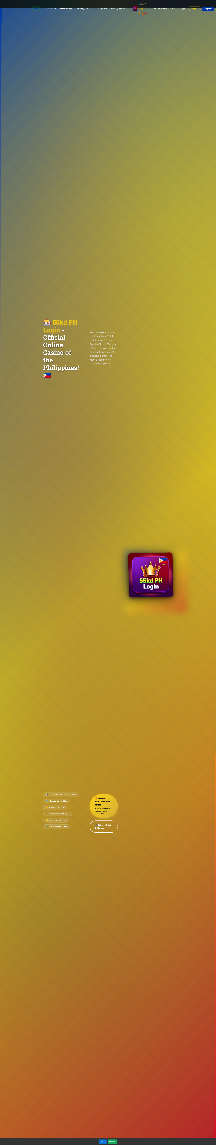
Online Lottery (50, 8)
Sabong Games (84, 8)
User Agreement (118, 8)
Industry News (160, 8)
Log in (103, 1141)
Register (208, 9)
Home (36, 8)
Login (182, 8)
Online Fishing (66, 8)
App (173, 8)
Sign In (195, 9)
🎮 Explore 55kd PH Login (103, 826)
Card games (101, 8)
